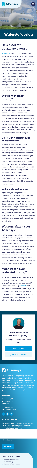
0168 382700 (8, 407)
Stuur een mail (18, 348)
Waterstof (6, 53)
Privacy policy (8, 462)
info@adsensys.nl (9, 409)
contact (22, 286)
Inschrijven (8, 446)
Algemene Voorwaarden (12, 464)
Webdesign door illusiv (11, 460)
